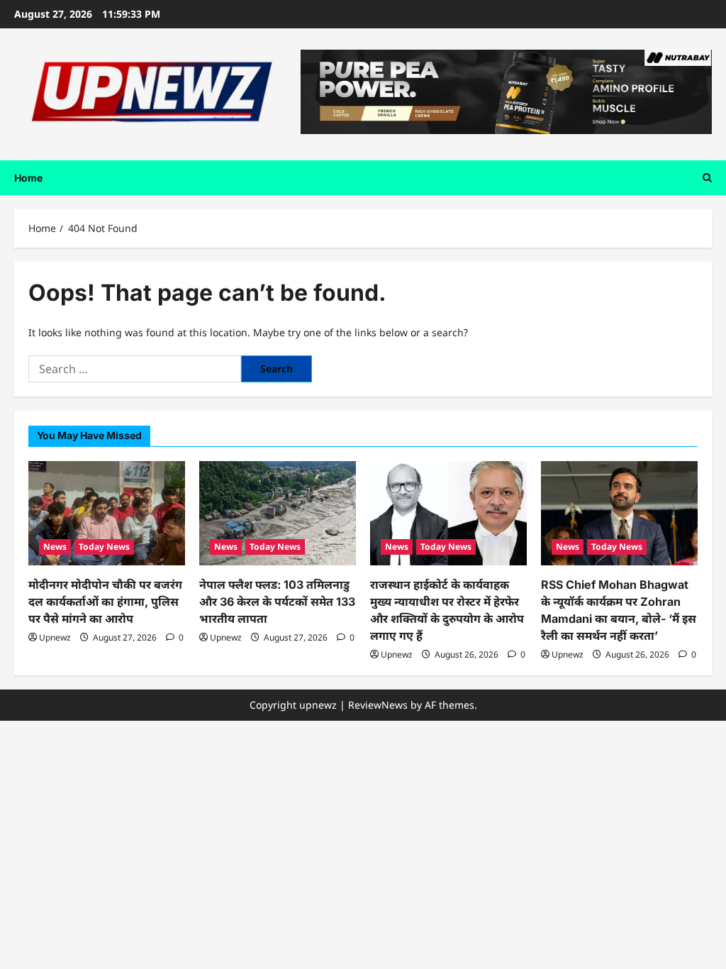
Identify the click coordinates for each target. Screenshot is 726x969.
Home (28, 178)
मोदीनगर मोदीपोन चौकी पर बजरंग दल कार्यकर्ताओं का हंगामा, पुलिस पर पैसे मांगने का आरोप (105, 601)
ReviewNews (378, 704)
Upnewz (55, 637)
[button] (707, 178)
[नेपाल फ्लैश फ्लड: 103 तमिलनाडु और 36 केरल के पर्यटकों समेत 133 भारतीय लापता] (277, 513)
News (55, 547)
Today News (104, 547)
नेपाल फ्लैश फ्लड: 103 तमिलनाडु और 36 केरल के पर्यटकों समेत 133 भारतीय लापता (277, 601)
